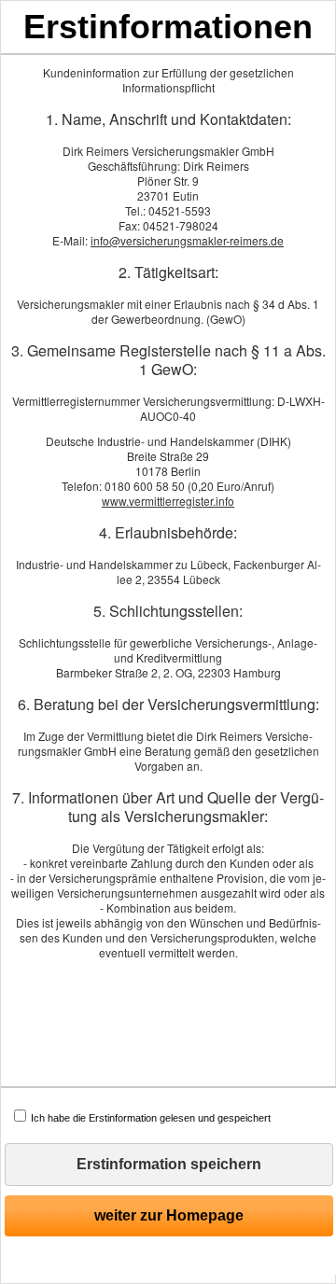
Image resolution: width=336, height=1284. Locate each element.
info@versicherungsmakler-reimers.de (187, 240)
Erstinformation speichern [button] (169, 1164)
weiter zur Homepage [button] (169, 1215)
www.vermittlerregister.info (168, 501)
